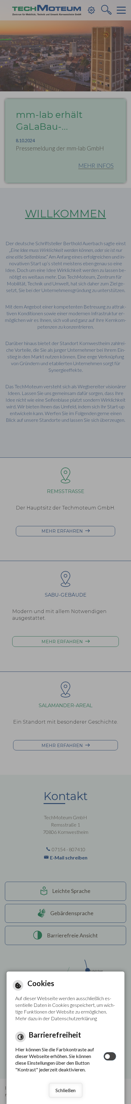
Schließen (65, 1090)
